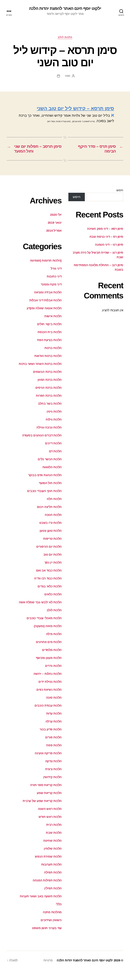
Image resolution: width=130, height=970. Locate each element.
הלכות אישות (53, 316)
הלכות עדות (54, 713)
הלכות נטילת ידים (50, 681)
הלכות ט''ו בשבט (50, 522)
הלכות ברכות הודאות (48, 356)
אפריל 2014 (54, 230)
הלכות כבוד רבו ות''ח (48, 578)
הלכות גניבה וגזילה (49, 427)
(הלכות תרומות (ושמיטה (46, 260)
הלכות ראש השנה (50, 809)
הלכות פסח (54, 745)
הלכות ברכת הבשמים (47, 371)
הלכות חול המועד (50, 483)
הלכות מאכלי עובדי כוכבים (44, 618)
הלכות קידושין (52, 777)
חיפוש (119, 190)
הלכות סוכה (54, 697)
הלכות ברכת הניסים (48, 387)
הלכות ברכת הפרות (49, 395)
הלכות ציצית (53, 769)
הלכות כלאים (53, 594)
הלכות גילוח (54, 419)
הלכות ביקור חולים (49, 324)
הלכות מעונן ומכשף (49, 658)
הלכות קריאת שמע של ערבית (42, 801)
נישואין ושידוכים (51, 920)
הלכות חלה (54, 499)
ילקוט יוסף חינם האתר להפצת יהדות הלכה (65, 8)
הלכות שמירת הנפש (48, 856)
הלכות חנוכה (53, 515)
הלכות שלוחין (53, 848)
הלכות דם (55, 451)
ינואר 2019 (55, 222)
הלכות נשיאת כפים (49, 689)
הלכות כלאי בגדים (50, 586)
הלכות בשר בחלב (50, 403)
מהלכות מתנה (52, 912)
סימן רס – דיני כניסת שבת (106, 236)
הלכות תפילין (53, 888)
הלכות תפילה (53, 872)
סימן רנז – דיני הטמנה (109, 244)
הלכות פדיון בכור (51, 729)
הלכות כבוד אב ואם (49, 570)
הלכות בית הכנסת (50, 332)
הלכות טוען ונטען (51, 530)
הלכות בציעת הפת (49, 340)
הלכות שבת (54, 832)
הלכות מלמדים (52, 650)
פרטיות (48, 960)
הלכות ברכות (53, 348)
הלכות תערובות (51, 864)
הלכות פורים (53, 737)
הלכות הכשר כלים (50, 459)
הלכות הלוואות (52, 467)
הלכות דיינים (53, 443)
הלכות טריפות (52, 538)
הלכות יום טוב (52, 554)
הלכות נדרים (53, 666)
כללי (59, 904)
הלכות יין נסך (53, 562)
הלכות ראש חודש (50, 817)
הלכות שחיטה (52, 840)
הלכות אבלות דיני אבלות (45, 300)
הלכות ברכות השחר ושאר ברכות (40, 364)
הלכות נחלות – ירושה (48, 673)
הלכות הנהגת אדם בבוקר (45, 475)
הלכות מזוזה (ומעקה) (48, 626)
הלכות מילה (54, 634)
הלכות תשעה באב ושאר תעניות (41, 896)
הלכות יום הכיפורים (49, 546)
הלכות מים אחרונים (49, 642)
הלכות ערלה (54, 721)
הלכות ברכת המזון (50, 379)
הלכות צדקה (53, 761)
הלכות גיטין (54, 411)
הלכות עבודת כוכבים (48, 705)
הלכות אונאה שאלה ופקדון (44, 308)
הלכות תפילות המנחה (47, 880)
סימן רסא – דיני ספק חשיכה (105, 228)
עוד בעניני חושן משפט (47, 928)
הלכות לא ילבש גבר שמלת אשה (40, 602)
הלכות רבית (54, 824)
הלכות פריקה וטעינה (48, 753)
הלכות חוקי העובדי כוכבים (44, 491)
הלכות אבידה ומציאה (48, 292)
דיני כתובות (54, 276)
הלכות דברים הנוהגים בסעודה (42, 435)
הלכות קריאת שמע (49, 793)
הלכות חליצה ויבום (49, 507)
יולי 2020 (56, 214)
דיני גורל (56, 268)
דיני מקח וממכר (51, 284)
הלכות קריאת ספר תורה (46, 785)
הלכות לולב (65, 37)
